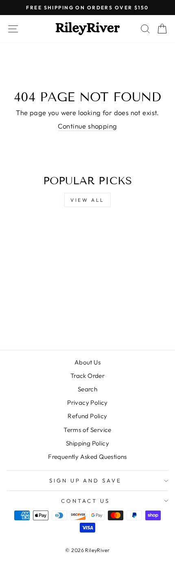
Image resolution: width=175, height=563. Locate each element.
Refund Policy (87, 416)
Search (87, 389)
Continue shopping (87, 126)
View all (87, 200)
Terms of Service (87, 430)
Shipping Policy (87, 443)
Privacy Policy (87, 402)
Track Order (87, 376)
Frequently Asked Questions (87, 456)
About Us (87, 362)
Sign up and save (85, 480)
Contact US (85, 501)
